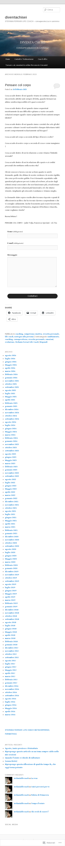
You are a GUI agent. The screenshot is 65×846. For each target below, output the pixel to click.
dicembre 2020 (11, 537)
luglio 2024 (10, 425)
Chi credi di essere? (40, 812)
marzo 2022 (10, 495)
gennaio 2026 (11, 378)
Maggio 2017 (11, 670)
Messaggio (12, 255)
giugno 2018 (10, 629)
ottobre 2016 (11, 692)
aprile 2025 (10, 400)
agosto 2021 (10, 511)
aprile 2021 (10, 524)
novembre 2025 (12, 381)
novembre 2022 (12, 473)
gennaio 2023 (11, 470)
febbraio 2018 (11, 641)
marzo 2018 (10, 638)
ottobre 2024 (11, 416)
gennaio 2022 (11, 498)
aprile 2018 (10, 635)
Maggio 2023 (11, 460)
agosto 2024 (10, 422)
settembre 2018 (12, 619)
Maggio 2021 (11, 521)
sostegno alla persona (24, 337)
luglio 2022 (10, 483)
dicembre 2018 (11, 610)
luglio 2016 (10, 702)
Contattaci (32, 296)
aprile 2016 (10, 711)
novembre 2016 (12, 689)
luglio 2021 (10, 514)
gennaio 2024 (11, 441)
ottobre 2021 (11, 508)
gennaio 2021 (11, 533)
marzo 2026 (10, 371)
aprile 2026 (10, 368)
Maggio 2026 (11, 365)
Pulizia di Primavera (40, 795)
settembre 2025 (12, 387)
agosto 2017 (10, 661)
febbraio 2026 (11, 374)
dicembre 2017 (11, 648)
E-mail (15, 243)
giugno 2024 (10, 429)
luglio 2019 (10, 587)
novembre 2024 (12, 413)
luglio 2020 (10, 552)
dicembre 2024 (11, 409)
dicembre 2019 (11, 571)
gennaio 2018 (11, 645)
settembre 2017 (12, 657)
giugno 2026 (10, 362)
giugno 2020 (10, 556)
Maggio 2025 (11, 397)
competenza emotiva (33, 334)
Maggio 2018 (11, 632)
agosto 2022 (10, 479)
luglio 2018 (10, 625)
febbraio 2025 (11, 403)
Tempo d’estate (38, 803)
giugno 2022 (10, 486)
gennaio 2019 (11, 607)
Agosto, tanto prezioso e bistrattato (21, 748)
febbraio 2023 (11, 467)
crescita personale (51, 334)
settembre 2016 (12, 695)
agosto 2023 (10, 454)
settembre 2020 (12, 546)
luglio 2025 (10, 393)
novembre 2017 (12, 651)
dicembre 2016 (11, 686)
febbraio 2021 (11, 530)
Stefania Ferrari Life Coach (27, 342)
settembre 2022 (12, 476)
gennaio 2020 (11, 568)
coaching (19, 334)
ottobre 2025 (11, 384)
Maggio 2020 (11, 559)
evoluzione (9, 342)
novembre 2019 (12, 575)
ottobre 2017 (11, 654)
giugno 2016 (10, 705)
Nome (15, 232)
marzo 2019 (10, 600)
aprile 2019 (10, 597)
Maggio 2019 (11, 594)
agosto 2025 (10, 390)
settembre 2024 (12, 419)
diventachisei (16, 17)
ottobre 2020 (11, 543)
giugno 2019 (10, 591)
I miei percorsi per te (40, 787)
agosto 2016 (10, 699)
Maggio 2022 (11, 489)
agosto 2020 (10, 549)
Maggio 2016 (11, 708)
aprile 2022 (10, 492)
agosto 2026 (10, 355)
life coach (9, 337)
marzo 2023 (10, 463)
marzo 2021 (10, 527)
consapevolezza (20, 339)
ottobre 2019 (11, 578)
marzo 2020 (10, 562)
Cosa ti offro (42, 59)
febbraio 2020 (11, 565)
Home (8, 59)
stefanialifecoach (21, 778)
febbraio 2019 (11, 603)
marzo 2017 (10, 676)
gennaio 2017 (11, 683)
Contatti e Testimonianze (24, 59)
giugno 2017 (10, 667)
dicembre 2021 (11, 501)
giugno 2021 (10, 517)
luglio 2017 (10, 664)
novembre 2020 (12, 540)
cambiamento (53, 337)
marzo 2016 (10, 715)
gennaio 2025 (11, 406)
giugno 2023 (10, 457)
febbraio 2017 (11, 680)
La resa (34, 778)
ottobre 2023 (11, 447)
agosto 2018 (10, 622)
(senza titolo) (11, 761)
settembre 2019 (12, 581)
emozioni (49, 339)
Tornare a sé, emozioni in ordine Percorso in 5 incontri (27, 65)
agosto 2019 (10, 584)
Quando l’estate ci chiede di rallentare (22, 758)
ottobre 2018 (11, 616)
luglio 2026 (10, 359)
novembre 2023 (12, 444)
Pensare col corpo (18, 85)
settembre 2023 (12, 451)
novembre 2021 (12, 505)
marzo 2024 (10, 435)
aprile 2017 (10, 673)
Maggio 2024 (11, 432)
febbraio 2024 (11, 438)
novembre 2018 (12, 613)
